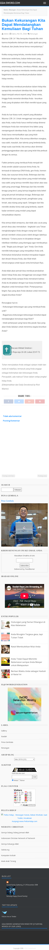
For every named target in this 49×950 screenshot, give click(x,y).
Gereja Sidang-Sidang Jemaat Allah (15, 832)
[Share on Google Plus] (29, 401)
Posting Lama (42, 476)
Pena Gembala (7, 501)
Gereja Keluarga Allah (10, 844)
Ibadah (4, 736)
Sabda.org (5, 849)
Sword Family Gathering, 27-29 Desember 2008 (22, 885)
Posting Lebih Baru (8, 476)
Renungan (12, 10)
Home (6, 10)
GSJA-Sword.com (10, 3)
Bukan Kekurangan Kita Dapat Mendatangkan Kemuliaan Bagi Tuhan (23, 24)
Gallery (4, 730)
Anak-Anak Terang (8, 861)
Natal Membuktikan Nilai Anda (25, 646)
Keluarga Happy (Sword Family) (17, 896)
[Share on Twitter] (19, 401)
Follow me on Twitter (9, 917)
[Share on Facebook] (8, 401)
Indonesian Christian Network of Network (18, 838)
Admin (6, 34)
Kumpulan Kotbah (8, 855)
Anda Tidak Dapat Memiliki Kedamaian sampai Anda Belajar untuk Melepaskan (26, 662)
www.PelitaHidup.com (28, 821)
